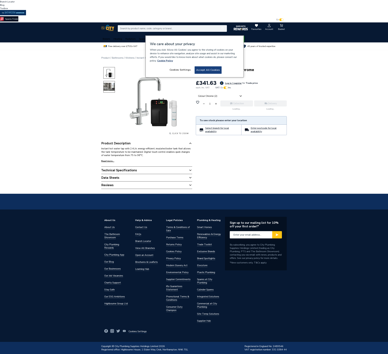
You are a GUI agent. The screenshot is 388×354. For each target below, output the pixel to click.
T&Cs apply (260, 262)
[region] (194, 56)
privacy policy (253, 258)
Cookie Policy (165, 60)
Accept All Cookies (208, 70)
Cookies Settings (180, 69)
